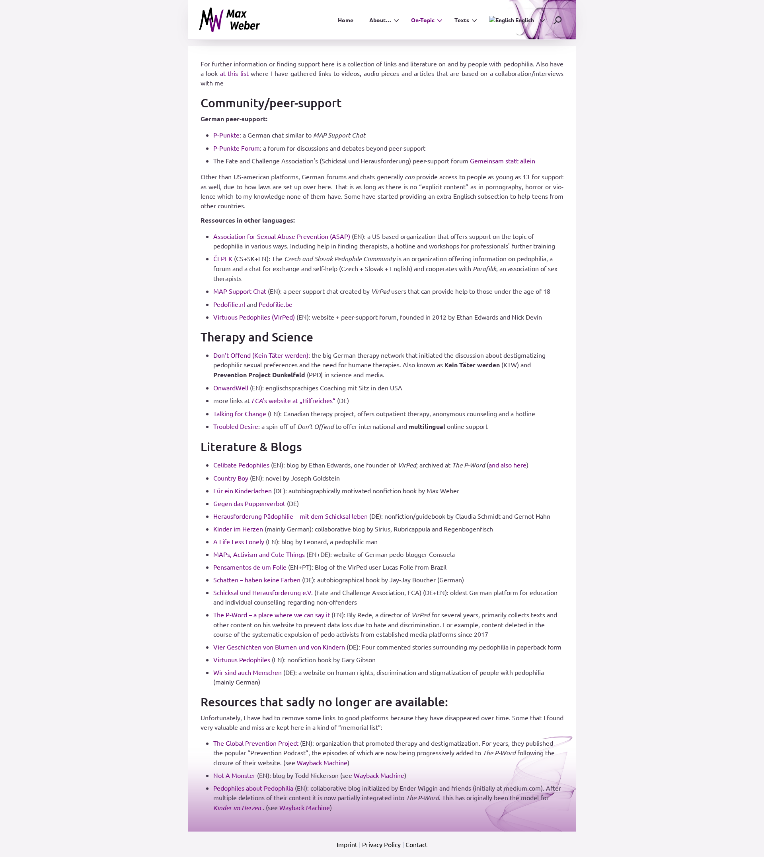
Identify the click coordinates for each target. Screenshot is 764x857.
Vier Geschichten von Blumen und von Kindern (279, 647)
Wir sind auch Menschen (247, 672)
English (524, 19)
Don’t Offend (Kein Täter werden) (260, 355)
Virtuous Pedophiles (241, 659)
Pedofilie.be (275, 304)
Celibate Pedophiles (241, 465)
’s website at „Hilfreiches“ (293, 400)
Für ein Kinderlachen (242, 490)
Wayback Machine (322, 762)
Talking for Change (239, 413)
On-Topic (423, 19)
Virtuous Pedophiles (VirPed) (254, 317)
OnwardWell (230, 388)
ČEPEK (222, 258)
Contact (416, 844)
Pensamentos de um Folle (249, 567)
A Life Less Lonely (238, 541)
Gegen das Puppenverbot (249, 503)
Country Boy (230, 478)
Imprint (347, 844)
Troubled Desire (235, 426)
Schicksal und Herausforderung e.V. (263, 592)
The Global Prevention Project (255, 743)
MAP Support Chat (239, 291)
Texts (461, 19)
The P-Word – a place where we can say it (271, 615)
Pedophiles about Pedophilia (253, 788)
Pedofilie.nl (229, 304)
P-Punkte (226, 135)
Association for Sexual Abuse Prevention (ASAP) (281, 236)
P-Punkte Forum (236, 148)
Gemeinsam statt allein (502, 161)
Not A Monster (234, 775)
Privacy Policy (381, 844)
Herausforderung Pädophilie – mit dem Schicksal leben (290, 516)
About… (380, 19)
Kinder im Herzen (238, 529)
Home (345, 19)
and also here (507, 465)
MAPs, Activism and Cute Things (259, 554)
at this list (234, 73)
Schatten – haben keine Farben (256, 580)
